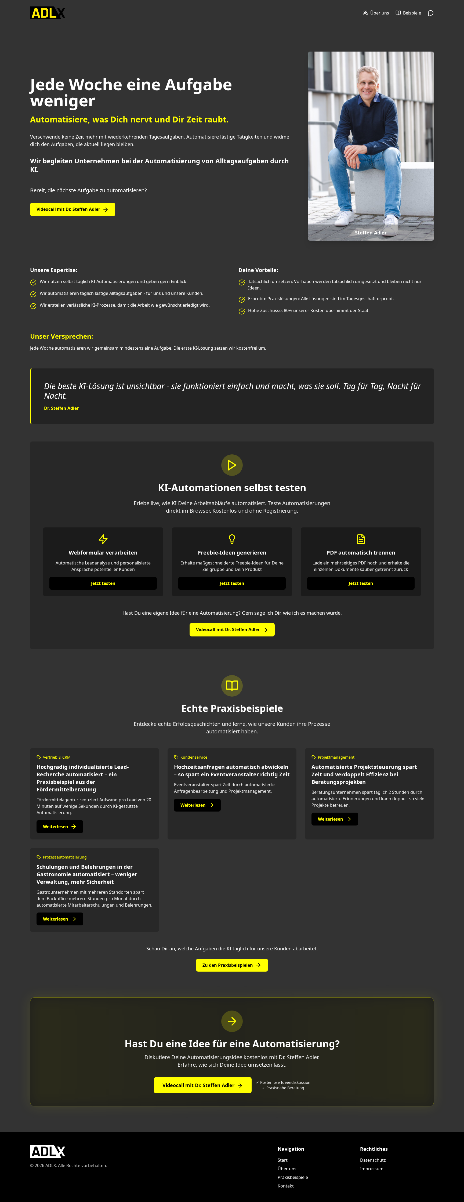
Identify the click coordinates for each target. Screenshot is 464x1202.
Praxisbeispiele (293, 1177)
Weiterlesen (55, 827)
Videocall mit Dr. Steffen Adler (68, 209)
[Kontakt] (430, 13)
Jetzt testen (103, 583)
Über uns (287, 1169)
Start (283, 1160)
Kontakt (286, 1186)
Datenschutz (373, 1160)
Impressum (371, 1169)
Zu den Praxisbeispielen (227, 965)
